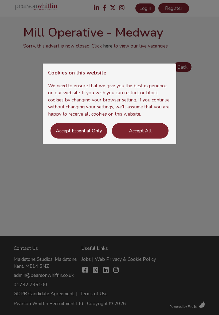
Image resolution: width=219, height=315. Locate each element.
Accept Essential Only (79, 131)
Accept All (140, 131)
